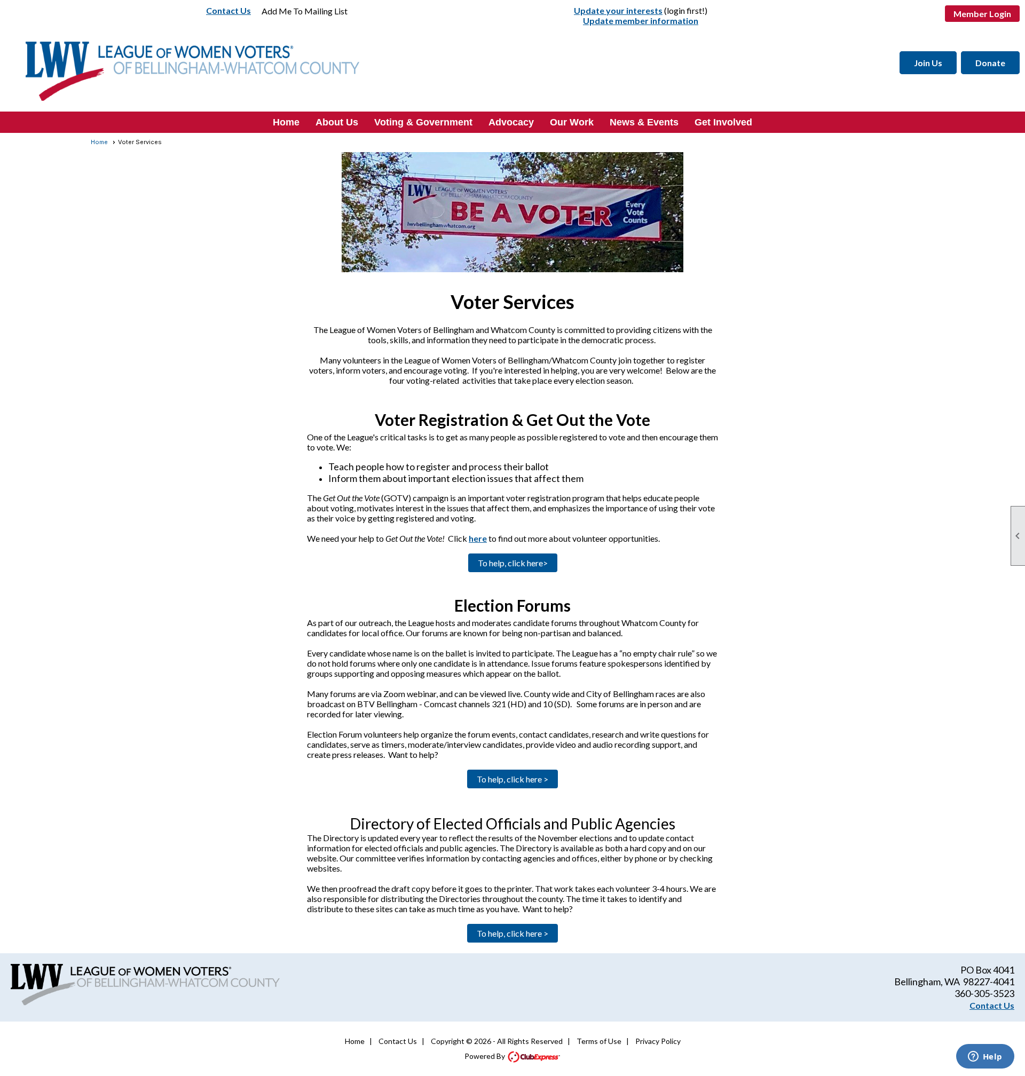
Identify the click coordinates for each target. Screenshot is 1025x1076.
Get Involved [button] (723, 122)
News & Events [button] (644, 122)
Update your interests (618, 10)
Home (286, 122)
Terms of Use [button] (599, 1041)
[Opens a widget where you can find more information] (985, 1057)
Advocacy (511, 122)
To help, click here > (512, 779)
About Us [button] (337, 122)
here (478, 538)
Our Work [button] (572, 122)
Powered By (485, 1056)
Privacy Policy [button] (658, 1041)
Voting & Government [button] (423, 122)
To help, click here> (513, 563)
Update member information (640, 20)
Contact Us (228, 10)
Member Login (982, 14)
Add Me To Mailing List (305, 11)
